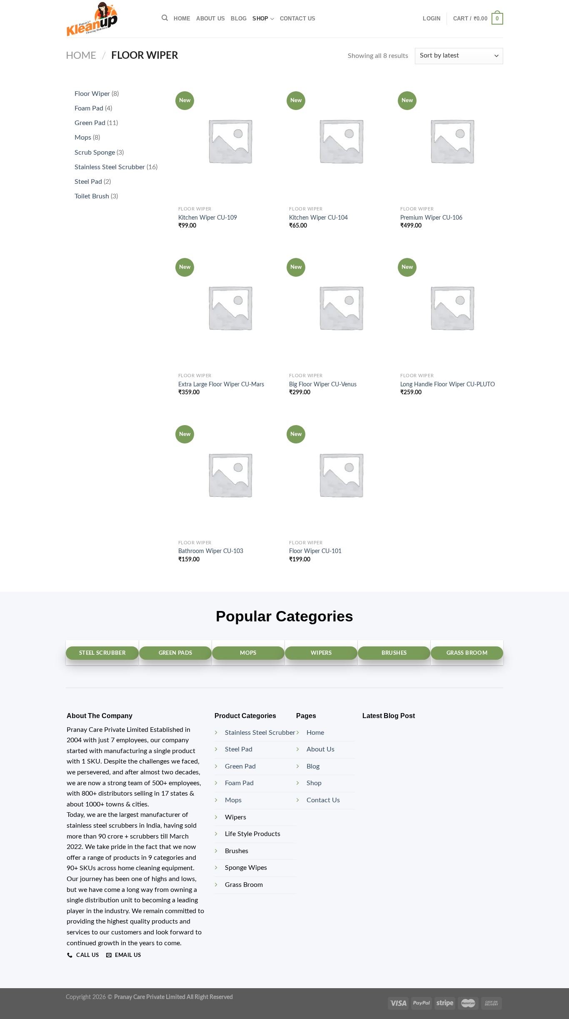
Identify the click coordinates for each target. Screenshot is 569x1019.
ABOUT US (210, 18)
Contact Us (323, 800)
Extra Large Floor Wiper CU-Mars (221, 384)
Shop (260, 18)
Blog (239, 18)
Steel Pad (238, 749)
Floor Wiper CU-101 (315, 551)
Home (182, 18)
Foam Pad (239, 783)
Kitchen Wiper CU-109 (207, 218)
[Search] (165, 18)
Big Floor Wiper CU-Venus (323, 384)
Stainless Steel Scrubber (260, 732)
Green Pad (240, 766)
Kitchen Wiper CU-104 (318, 218)
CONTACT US (298, 18)
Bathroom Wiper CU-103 (210, 551)
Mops (233, 800)
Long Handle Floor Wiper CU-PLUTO (447, 384)
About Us (320, 749)
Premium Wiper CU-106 (431, 218)
